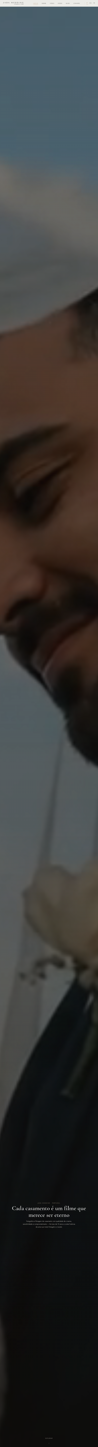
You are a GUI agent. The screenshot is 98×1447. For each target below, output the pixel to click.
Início (35, 3)
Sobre (44, 3)
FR (94, 3)
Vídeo (52, 3)
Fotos (60, 3)
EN (91, 3)
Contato (77, 3)
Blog (68, 3)
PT (87, 3)
